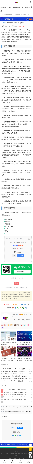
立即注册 (20, 255)
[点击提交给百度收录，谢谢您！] (2, 26)
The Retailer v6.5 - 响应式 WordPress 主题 (14, 378)
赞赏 (16, 283)
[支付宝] (20, 435)
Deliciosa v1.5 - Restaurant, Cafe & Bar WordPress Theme (14, 397)
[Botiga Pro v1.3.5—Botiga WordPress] (8, 336)
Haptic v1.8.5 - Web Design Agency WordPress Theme (24, 360)
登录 (14, 255)
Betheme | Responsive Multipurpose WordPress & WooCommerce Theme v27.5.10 (14, 371)
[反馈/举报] (28, 304)
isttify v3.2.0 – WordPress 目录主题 (12, 381)
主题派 (4, 23)
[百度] (18, 435)
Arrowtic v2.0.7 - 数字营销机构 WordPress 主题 (14, 376)
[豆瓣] (23, 308)
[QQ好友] (15, 308)
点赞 (7, 304)
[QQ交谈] (30, 457)
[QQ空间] (20, 307)
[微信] (15, 435)
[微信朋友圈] (18, 308)
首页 (1, 14)
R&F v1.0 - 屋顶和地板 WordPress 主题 (14, 394)
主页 (11, 325)
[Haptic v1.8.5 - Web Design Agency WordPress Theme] (24, 351)
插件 (18, 451)
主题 (5, 14)
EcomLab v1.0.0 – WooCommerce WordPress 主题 (8, 360)
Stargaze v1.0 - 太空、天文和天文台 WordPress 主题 (14, 389)
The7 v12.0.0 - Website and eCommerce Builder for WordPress (24, 344)
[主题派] (16, 3)
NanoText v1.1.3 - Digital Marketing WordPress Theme (14, 392)
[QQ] (13, 435)
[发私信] (2, 328)
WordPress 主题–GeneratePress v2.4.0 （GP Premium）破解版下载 (14, 373)
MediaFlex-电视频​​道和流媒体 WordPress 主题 (18, 411)
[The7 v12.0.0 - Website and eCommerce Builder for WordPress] (24, 336)
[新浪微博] (13, 308)
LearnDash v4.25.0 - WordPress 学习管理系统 (14, 399)
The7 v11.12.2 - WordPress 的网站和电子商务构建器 (14, 369)
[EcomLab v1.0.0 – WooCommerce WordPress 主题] (8, 351)
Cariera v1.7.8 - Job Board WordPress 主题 (18, 14)
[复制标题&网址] (25, 308)
